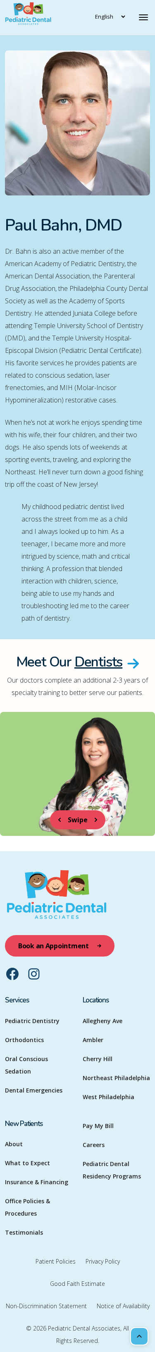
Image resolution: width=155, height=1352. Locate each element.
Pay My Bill (98, 1126)
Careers (94, 1145)
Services (17, 1000)
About (14, 1144)
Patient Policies (56, 1261)
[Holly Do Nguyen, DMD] (77, 774)
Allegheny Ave (102, 1021)
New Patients (24, 1123)
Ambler (93, 1040)
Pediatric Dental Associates (84, 1328)
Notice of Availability (123, 1306)
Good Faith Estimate (77, 1284)
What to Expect (27, 1163)
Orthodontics (24, 1040)
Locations (96, 1000)
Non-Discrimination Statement (46, 1306)
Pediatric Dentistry (32, 1021)
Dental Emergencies (33, 1090)
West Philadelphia (108, 1097)
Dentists (98, 661)
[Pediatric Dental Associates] (46, 17)
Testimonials (24, 1232)
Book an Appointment (53, 945)
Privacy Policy (103, 1261)
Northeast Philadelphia (116, 1078)
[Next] (96, 819)
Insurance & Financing (36, 1182)
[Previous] (59, 819)
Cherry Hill (97, 1059)
